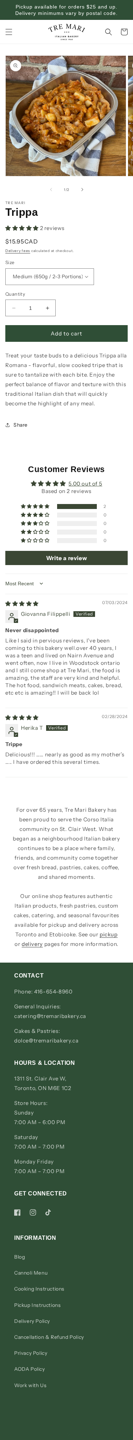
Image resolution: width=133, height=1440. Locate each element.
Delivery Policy (32, 1321)
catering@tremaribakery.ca (50, 1016)
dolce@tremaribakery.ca (46, 1040)
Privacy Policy (30, 1353)
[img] (22, 603)
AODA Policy (29, 1369)
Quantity (15, 294)
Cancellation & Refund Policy (49, 1337)
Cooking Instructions (39, 1289)
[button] (9, 32)
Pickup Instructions (37, 1305)
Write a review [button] (66, 558)
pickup (109, 934)
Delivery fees (17, 250)
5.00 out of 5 (85, 483)
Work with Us (30, 1385)
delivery (32, 944)
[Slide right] (82, 189)
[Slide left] (51, 189)
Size (10, 262)
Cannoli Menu (31, 1273)
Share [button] (20, 425)
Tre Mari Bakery (75, 1434)
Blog (19, 1257)
